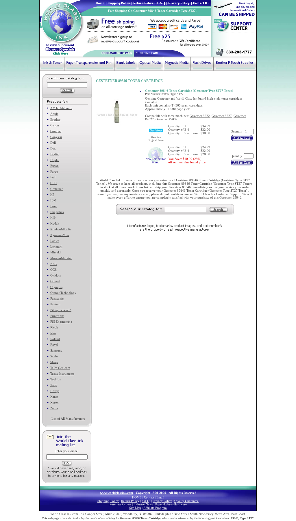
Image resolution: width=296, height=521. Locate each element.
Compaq (56, 131)
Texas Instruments (62, 373)
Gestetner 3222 (200, 115)
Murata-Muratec (61, 258)
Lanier (54, 240)
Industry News (143, 504)
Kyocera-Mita (59, 235)
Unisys (54, 391)
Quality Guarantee (186, 501)
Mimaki (55, 252)
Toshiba (55, 379)
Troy (53, 385)
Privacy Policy (162, 501)
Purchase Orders (120, 504)
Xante (54, 396)
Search (218, 209)
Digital (54, 154)
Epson (54, 165)
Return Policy (130, 501)
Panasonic (57, 298)
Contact (149, 497)
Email (160, 497)
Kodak (54, 223)
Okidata (55, 275)
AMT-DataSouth (61, 108)
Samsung (56, 350)
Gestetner (56, 189)
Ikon (53, 206)
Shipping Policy (108, 501)
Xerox (54, 402)
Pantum (55, 304)
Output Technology (63, 292)
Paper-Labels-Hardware (171, 504)
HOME (137, 497)
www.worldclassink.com (116, 492)
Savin (54, 356)
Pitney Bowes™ (60, 310)
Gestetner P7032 (166, 119)
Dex (53, 148)
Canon (54, 125)
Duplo (54, 160)
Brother (55, 119)
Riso (53, 333)
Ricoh (54, 327)
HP (52, 194)
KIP (53, 217)
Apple (54, 113)
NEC (53, 264)
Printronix (57, 316)
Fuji (53, 177)
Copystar (56, 137)
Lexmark (56, 246)
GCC (53, 183)
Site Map (135, 507)
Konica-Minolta (60, 229)
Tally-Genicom (60, 367)
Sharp (54, 362)
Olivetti (55, 281)
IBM (53, 200)
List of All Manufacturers (68, 418)
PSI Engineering (61, 321)
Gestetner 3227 (222, 115)
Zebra (54, 408)
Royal (54, 344)
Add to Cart (241, 138)
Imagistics (57, 212)
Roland (55, 339)
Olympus (56, 287)
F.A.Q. (146, 501)
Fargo (54, 171)
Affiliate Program (155, 507)
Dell (53, 142)
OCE (53, 269)
